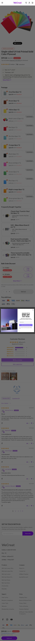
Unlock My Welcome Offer (25, 325)
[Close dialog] (33, 310)
